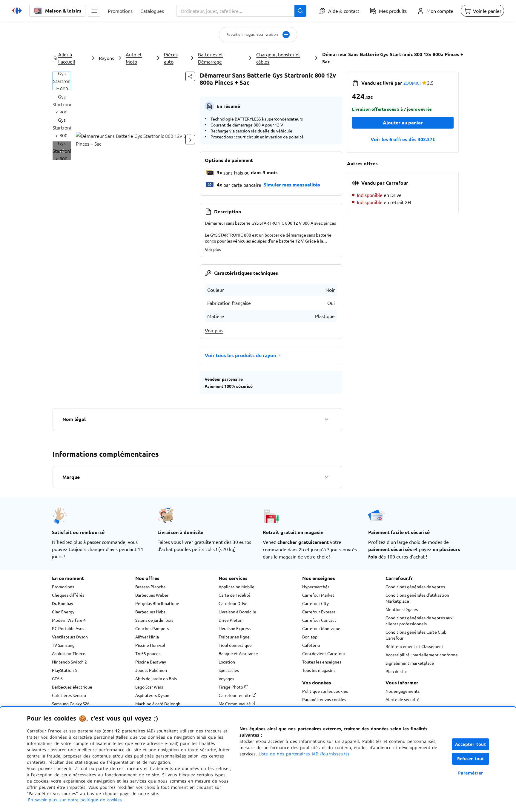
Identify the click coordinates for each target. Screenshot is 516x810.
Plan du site (397, 671)
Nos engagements (403, 691)
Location (227, 661)
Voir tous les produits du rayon (240, 355)
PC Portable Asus (68, 628)
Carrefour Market (318, 595)
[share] (190, 76)
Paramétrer (470, 773)
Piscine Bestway (150, 661)
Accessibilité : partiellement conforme (422, 654)
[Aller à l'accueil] (17, 11)
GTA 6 (57, 678)
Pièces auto (171, 57)
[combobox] (241, 11)
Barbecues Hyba (150, 611)
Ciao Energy (63, 611)
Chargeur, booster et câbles (278, 57)
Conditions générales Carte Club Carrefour (416, 635)
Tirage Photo (231, 686)
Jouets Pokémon (151, 670)
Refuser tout (470, 758)
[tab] (62, 81)
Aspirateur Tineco (68, 653)
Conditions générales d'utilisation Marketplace (417, 598)
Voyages (226, 678)
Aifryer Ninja (147, 636)
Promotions (63, 586)
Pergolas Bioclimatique (157, 603)
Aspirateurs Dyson (152, 695)
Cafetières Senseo (69, 695)
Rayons (106, 58)
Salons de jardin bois (154, 620)
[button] (94, 11)
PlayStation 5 (64, 670)
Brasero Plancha (150, 586)
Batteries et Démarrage (210, 57)
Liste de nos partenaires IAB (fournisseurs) (304, 754)
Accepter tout (470, 744)
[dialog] (258, 758)
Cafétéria (311, 645)
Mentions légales (402, 609)
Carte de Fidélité (235, 595)
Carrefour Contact (319, 620)
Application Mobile (236, 586)
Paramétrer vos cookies (324, 699)
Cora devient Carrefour (323, 653)
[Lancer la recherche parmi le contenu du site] (300, 10)
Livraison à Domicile (237, 611)
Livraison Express (235, 628)
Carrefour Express (318, 611)
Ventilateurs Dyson (70, 636)
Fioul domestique (235, 645)
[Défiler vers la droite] (190, 139)
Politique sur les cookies (325, 691)
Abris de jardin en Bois (156, 678)
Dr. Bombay (62, 603)
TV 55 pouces (147, 653)
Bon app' (310, 636)
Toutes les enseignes (321, 661)
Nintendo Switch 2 (69, 661)
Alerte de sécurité (403, 699)
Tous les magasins (318, 670)
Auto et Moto (134, 57)
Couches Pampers (152, 628)
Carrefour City (315, 603)
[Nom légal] (326, 419)
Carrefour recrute (235, 695)
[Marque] (326, 477)
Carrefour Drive (233, 603)
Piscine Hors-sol (150, 645)
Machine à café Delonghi (158, 703)
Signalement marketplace (410, 663)
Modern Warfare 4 (69, 620)
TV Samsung (63, 645)
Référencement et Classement (414, 646)
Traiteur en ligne (234, 636)
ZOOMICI (412, 83)
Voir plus (213, 249)
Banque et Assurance (238, 653)
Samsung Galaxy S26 (71, 703)
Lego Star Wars (149, 686)
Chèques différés (68, 595)
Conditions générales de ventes (415, 586)
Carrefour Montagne (321, 628)
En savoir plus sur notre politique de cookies (75, 800)
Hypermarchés (315, 586)
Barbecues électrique (72, 686)
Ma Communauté (235, 703)
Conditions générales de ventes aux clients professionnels (419, 620)
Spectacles (229, 670)
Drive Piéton (230, 620)
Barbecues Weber (151, 595)
